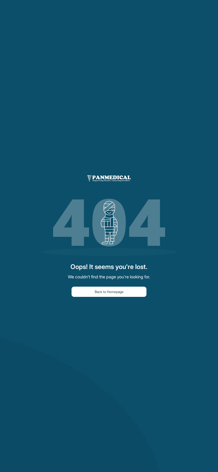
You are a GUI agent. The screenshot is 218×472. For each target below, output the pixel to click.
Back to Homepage (109, 292)
